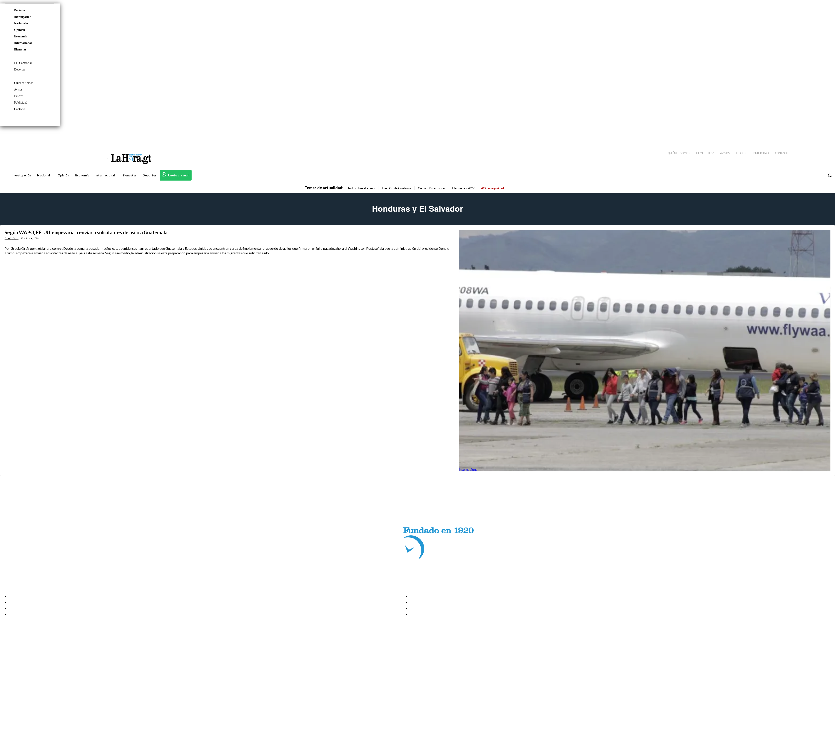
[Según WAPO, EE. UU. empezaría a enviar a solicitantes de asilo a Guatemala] (644, 350)
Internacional (23, 43)
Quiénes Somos (23, 83)
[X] (7, 676)
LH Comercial (23, 63)
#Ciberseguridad (492, 188)
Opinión (19, 30)
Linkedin (19, 671)
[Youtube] (826, 135)
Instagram (20, 666)
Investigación (22, 16)
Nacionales (21, 23)
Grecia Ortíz (11, 238)
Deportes (19, 69)
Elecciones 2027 (463, 188)
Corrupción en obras (432, 188)
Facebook (20, 660)
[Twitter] (819, 135)
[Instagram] (803, 135)
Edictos (18, 96)
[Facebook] (796, 135)
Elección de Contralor (396, 188)
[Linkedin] (811, 135)
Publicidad (20, 102)
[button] (830, 175)
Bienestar (20, 49)
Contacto (19, 109)
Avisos (18, 89)
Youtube (19, 682)
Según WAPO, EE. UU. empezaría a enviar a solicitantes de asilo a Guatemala (86, 232)
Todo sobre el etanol (361, 188)
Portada (19, 10)
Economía (20, 36)
